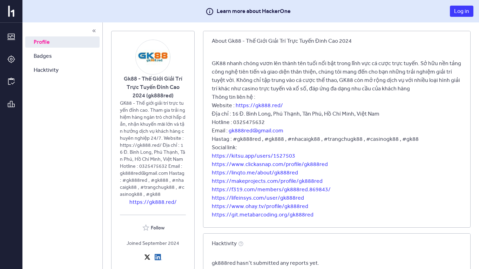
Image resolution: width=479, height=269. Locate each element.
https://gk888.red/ (153, 202)
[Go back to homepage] (11, 11)
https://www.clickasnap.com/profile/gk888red (270, 164)
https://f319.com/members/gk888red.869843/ (271, 189)
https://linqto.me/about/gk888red (255, 172)
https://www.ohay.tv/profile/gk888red (260, 206)
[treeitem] (62, 42)
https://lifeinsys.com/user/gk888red (258, 197)
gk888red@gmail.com (256, 130)
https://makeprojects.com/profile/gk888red (267, 181)
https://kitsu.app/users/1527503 (253, 155)
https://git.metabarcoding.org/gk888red (262, 214)
